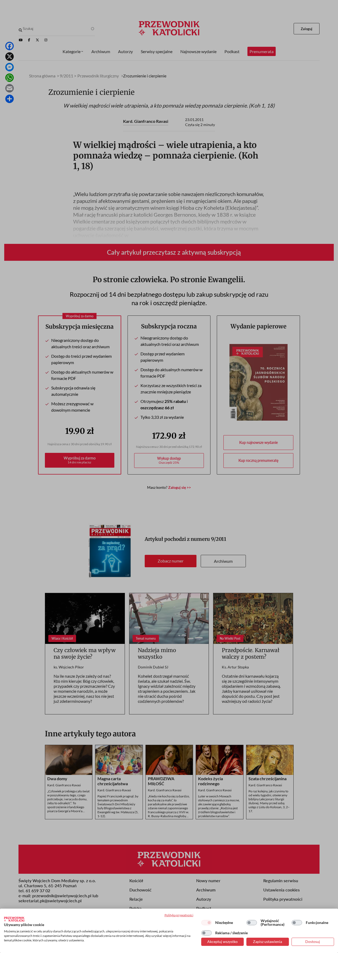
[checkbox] (206, 922)
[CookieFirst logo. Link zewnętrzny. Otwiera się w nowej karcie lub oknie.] (14, 919)
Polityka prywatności (179, 915)
